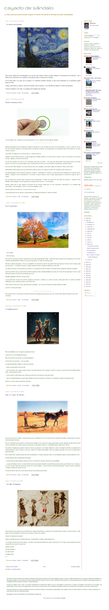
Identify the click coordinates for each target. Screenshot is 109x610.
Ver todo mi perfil (94, 25)
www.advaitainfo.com (89, 192)
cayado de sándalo (29, 7)
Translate (96, 37)
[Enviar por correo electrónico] (32, 93)
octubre (89, 226)
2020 (87, 271)
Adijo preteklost (96, 132)
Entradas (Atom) (17, 569)
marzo (89, 242)
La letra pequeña (96, 68)
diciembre (89, 222)
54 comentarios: (25, 93)
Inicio (44, 566)
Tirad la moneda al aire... (14, 102)
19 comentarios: (26, 385)
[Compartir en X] (35, 93)
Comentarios (89, 295)
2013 (87, 286)
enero (88, 259)
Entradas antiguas (75, 566)
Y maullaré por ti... (12, 309)
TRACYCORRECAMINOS (92, 56)
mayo (88, 237)
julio (88, 233)
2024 (87, 262)
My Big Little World (91, 141)
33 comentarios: (25, 474)
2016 (87, 280)
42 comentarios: (25, 299)
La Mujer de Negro (91, 67)
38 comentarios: (25, 196)
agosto (89, 231)
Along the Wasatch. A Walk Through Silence (96, 144)
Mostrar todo (99, 162)
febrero (89, 244)
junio (88, 235)
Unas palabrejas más (91, 109)
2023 (87, 264)
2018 (87, 275)
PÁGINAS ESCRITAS (91, 98)
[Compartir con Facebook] (36, 93)
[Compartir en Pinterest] (38, 93)
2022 (87, 266)
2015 (87, 282)
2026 (87, 218)
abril (88, 239)
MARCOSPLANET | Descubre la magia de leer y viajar (93, 91)
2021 (87, 269)
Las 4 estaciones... (12, 206)
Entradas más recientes (12, 566)
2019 (87, 273)
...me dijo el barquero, (13, 484)
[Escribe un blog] (33, 93)
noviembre (90, 224)
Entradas (88, 293)
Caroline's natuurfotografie (93, 152)
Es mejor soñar (90, 119)
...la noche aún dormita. (13, 24)
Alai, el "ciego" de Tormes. (15, 395)
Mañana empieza (96, 121)
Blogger (64, 598)
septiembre (90, 229)
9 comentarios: (25, 560)
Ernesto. (93, 23)
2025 (87, 220)
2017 (87, 277)
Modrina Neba (89, 130)
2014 (87, 284)
